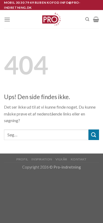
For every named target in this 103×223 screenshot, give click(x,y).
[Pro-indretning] (51, 19)
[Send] (93, 134)
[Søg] (87, 19)
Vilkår (61, 159)
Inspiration (41, 159)
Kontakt (79, 159)
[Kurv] (96, 19)
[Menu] (7, 19)
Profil (22, 159)
